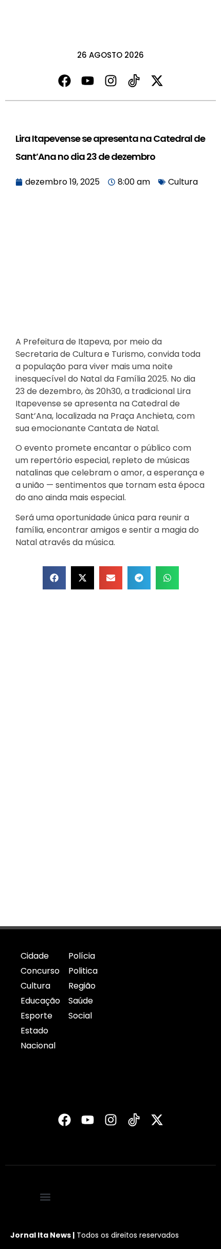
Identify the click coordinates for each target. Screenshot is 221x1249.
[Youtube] (87, 80)
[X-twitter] (157, 80)
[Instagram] (110, 80)
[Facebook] (64, 80)
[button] (54, 577)
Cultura (183, 182)
